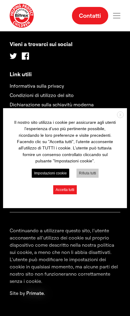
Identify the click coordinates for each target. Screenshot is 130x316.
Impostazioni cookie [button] (50, 173)
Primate (35, 293)
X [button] (120, 115)
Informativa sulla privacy (37, 86)
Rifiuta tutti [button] (87, 173)
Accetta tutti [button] (65, 190)
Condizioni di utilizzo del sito (42, 95)
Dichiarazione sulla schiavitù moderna (52, 105)
